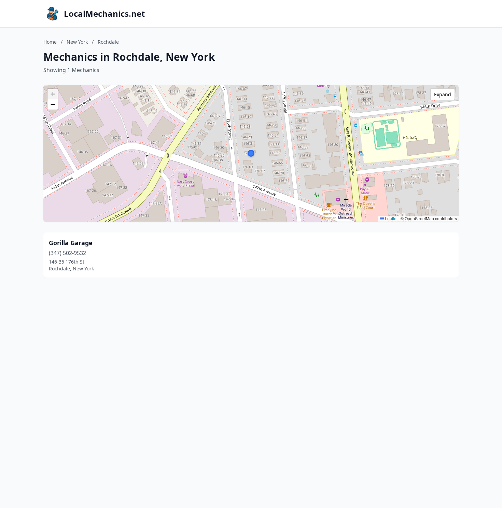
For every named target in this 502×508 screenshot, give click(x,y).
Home (50, 42)
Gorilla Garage (71, 243)
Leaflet (391, 218)
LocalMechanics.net (104, 13)
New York (77, 42)
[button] (251, 153)
